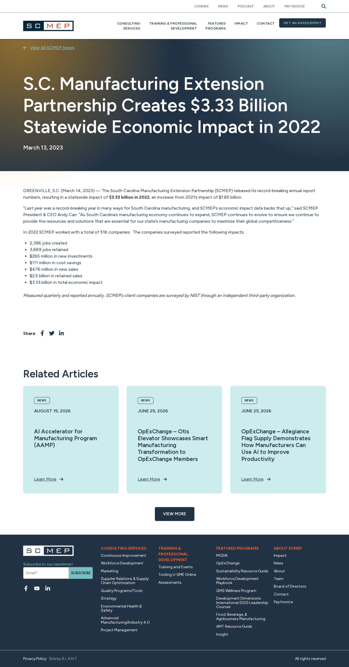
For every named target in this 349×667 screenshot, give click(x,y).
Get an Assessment (303, 23)
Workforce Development (122, 563)
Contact (266, 23)
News (223, 6)
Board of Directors (290, 586)
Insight (222, 634)
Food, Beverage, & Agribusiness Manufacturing (240, 616)
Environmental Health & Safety (121, 608)
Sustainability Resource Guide (242, 571)
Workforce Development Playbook (237, 580)
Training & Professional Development (173, 554)
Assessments (170, 582)
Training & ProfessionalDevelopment (173, 26)
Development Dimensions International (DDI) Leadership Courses (242, 602)
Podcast (246, 6)
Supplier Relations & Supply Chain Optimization (125, 580)
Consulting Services (123, 548)
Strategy (108, 598)
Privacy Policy (34, 658)
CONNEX (201, 6)
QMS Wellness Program (236, 590)
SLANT (70, 658)
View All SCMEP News (52, 47)
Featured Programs (237, 548)
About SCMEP (288, 548)
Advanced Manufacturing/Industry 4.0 (125, 620)
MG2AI (221, 555)
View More (174, 513)
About (269, 6)
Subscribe (81, 573)
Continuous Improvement (123, 555)
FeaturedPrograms (216, 26)
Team (279, 578)
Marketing (109, 571)
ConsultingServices (128, 26)
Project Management (119, 630)
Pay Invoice (295, 6)
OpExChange (227, 563)
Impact (241, 23)
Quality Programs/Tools (122, 590)
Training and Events (175, 567)
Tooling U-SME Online (177, 574)
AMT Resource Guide (234, 626)
